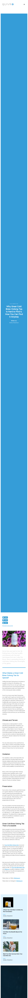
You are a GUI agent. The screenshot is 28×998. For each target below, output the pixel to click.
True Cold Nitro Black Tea (18, 867)
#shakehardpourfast (7, 625)
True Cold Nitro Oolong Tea (12, 845)
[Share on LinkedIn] (5, 623)
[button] (24, 4)
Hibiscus (7, 869)
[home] (8, 3)
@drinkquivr (17, 878)
